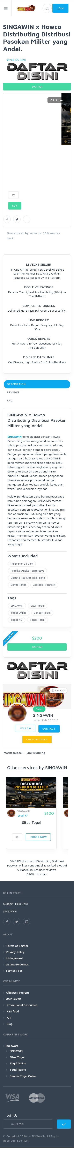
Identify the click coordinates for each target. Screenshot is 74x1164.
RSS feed (12, 1011)
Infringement (14, 958)
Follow (25, 728)
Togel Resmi (37, 619)
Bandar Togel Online (23, 1076)
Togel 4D (16, 619)
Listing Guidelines (17, 964)
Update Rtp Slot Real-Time (28, 577)
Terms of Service (17, 945)
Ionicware (12, 1045)
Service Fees (14, 970)
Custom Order (37, 739)
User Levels (13, 998)
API (8, 1017)
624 (14, 205)
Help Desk (21, 903)
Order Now (38, 837)
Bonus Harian (19, 584)
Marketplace (13, 752)
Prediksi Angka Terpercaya (27, 570)
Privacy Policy (15, 952)
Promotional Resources (21, 1005)
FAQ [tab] (10, 400)
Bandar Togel (42, 612)
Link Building (36, 752)
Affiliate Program (17, 992)
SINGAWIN (14, 436)
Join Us (12, 1115)
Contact (49, 728)
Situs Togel (38, 605)
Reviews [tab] (13, 392)
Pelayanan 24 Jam (22, 563)
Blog (9, 1023)
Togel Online (19, 612)
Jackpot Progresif (44, 584)
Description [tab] (16, 384)
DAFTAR (37, 86)
